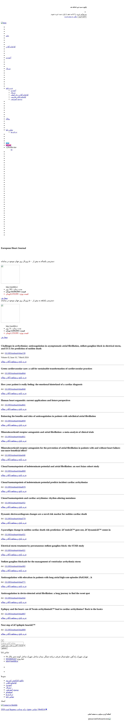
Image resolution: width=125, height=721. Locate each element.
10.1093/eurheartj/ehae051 (15, 535)
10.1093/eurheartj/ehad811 (15, 437)
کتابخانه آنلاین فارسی (18, 97)
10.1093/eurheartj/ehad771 (15, 582)
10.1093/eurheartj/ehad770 (15, 519)
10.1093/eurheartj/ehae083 (15, 566)
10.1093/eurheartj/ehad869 (15, 471)
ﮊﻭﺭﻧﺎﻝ (8, 69)
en (11, 150)
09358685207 (11, 659)
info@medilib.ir (12, 661)
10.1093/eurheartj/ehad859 (15, 421)
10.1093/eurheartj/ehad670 (15, 487)
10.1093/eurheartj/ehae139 (15, 353)
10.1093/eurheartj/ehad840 (15, 389)
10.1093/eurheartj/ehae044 (15, 598)
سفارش (4, 298)
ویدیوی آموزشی (16, 99)
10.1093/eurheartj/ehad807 (15, 614)
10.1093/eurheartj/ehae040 (15, 455)
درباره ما (14, 132)
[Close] (85, 12)
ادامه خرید (82, 17)
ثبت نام (8, 145)
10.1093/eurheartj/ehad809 (15, 630)
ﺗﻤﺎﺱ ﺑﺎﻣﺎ (9, 130)
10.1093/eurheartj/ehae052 (15, 503)
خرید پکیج (9, 88)
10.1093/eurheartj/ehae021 (15, 550)
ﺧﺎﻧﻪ (7, 36)
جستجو (4, 648)
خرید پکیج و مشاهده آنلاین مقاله (13, 362)
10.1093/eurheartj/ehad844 (15, 373)
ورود (7, 143)
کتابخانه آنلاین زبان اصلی (19, 95)
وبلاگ (8, 119)
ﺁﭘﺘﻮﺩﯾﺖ (8, 58)
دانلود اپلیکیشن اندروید (15, 681)
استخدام (9, 692)
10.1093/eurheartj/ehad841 (15, 405)
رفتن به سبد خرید (70, 17)
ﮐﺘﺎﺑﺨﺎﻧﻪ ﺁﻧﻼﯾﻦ (11, 47)
